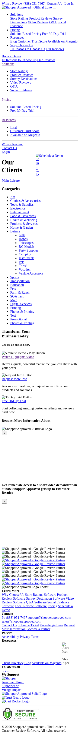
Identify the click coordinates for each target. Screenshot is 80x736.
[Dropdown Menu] (54, 8)
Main (5, 180)
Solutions (8, 64)
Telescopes (26, 243)
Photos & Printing (22, 311)
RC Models (26, 246)
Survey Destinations (23, 79)
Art (12, 197)
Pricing (6, 99)
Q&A (53, 22)
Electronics (17, 208)
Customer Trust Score (32, 41)
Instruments (26, 258)
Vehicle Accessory (31, 273)
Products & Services (24, 223)
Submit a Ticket (28, 625)
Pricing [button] (15, 30)
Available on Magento (62, 41)
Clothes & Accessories (25, 200)
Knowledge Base (51, 625)
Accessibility (10, 636)
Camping (25, 254)
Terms (35, 636)
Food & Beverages (23, 216)
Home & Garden (21, 227)
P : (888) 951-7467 (14, 617)
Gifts (22, 235)
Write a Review (12, 3)
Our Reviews (55, 49)
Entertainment (19, 212)
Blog (13, 41)
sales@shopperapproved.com (21, 621)
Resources (9, 120)
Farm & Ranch (20, 292)
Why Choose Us (13, 594)
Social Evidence (21, 90)
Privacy (25, 636)
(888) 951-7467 (34, 3)
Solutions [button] (16, 14)
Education (17, 285)
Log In (69, 3)
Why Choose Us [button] (21, 45)
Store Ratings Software (40, 594)
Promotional (18, 319)
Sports (14, 277)
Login (6, 152)
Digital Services (21, 304)
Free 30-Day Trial (54, 33)
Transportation (20, 281)
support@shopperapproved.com (49, 617)
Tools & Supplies (21, 204)
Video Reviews (38, 22)
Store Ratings (19, 18)
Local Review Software (31, 606)
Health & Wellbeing (23, 220)
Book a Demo (11, 56)
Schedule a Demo (51, 155)
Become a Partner (38, 629)
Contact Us (54, 3)
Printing (15, 308)
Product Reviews (40, 18)
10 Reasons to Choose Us (27, 49)
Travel (23, 266)
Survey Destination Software (45, 598)
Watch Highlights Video (18, 357)
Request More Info (14, 379)
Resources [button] (17, 37)
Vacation (25, 269)
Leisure (15, 180)
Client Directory (12, 663)
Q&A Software (36, 602)
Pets (21, 262)
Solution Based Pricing (25, 33)
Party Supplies (28, 250)
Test (13, 315)
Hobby (23, 239)
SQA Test (16, 296)
